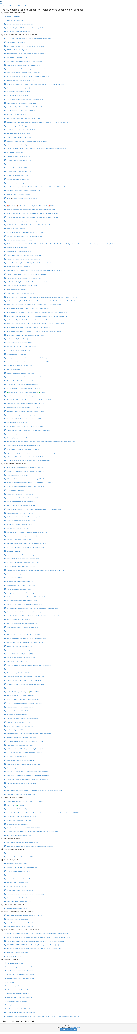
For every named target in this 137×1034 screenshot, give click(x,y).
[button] (1, 1)
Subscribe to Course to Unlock (68, 1029)
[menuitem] (1, 3)
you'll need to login (75, 1027)
